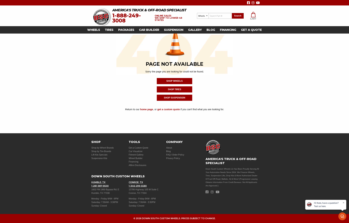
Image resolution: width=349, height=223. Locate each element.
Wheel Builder (135, 158)
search (237, 16)
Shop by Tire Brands (101, 151)
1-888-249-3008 (126, 18)
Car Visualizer (135, 151)
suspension (173, 30)
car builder (149, 30)
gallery (195, 30)
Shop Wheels (174, 81)
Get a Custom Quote (138, 148)
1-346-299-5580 (138, 186)
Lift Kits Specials (99, 155)
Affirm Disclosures (137, 165)
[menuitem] (94, 30)
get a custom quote (168, 109)
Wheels (93, 30)
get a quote (251, 30)
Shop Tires (174, 89)
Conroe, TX (136, 182)
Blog (211, 30)
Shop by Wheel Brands (102, 148)
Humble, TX (98, 182)
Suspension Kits (99, 158)
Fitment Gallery (136, 155)
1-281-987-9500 (100, 186)
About (169, 148)
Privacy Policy (173, 158)
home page (146, 109)
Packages (126, 30)
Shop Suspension (174, 98)
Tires (109, 30)
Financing (228, 30)
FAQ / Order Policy (175, 155)
